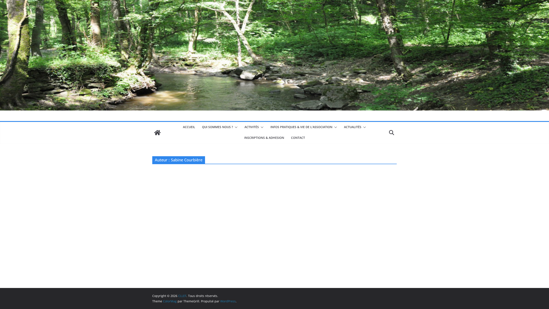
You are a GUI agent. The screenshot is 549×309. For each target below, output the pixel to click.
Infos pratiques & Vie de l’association (301, 127)
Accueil (189, 127)
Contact (298, 138)
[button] (235, 127)
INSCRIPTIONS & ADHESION (264, 138)
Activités (251, 127)
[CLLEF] (157, 132)
